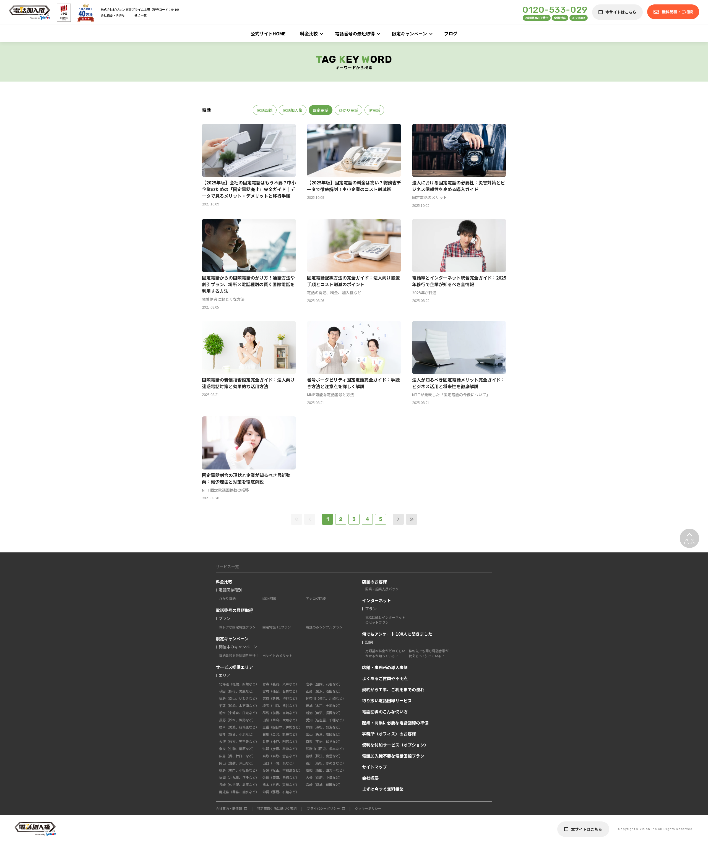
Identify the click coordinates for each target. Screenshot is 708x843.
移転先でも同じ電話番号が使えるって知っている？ (429, 653)
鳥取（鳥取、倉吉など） (280, 755)
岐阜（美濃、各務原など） (239, 727)
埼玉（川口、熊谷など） (280, 705)
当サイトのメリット (277, 655)
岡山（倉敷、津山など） (237, 763)
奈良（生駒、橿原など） (237, 748)
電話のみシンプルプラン (324, 627)
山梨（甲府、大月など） (280, 719)
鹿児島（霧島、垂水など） (239, 791)
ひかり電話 (348, 110)
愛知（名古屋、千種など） (326, 719)
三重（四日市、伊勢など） (282, 727)
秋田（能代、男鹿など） (237, 691)
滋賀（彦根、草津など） (280, 748)
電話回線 (264, 110)
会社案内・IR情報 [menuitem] (229, 808)
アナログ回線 (316, 598)
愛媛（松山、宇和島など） (282, 770)
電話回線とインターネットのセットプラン (385, 620)
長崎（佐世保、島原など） (239, 784)
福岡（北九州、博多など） (239, 777)
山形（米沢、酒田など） (324, 691)
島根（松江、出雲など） (324, 755)
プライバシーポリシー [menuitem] (323, 808)
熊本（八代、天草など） (280, 784)
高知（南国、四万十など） (326, 770)
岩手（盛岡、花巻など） (324, 684)
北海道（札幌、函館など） (239, 684)
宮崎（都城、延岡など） (324, 784)
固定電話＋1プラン (276, 627)
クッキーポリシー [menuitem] (368, 808)
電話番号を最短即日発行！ (239, 655)
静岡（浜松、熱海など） (324, 727)
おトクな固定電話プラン (237, 627)
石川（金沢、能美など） (280, 734)
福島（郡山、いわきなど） (239, 698)
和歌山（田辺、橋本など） (326, 748)
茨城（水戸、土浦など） (324, 705)
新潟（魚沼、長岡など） (324, 712)
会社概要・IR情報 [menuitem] (112, 15)
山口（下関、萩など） (279, 763)
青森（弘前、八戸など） (280, 684)
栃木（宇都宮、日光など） (239, 712)
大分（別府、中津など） (324, 777)
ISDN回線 (269, 598)
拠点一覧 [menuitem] (140, 15)
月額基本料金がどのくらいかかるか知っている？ (385, 653)
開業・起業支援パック (382, 588)
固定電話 (320, 110)
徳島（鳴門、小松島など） (239, 770)
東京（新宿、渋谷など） (280, 698)
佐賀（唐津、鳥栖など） (280, 777)
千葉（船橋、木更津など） (239, 705)
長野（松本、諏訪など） (237, 719)
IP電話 (374, 110)
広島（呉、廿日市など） (237, 755)
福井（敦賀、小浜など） (237, 734)
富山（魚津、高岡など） (324, 734)
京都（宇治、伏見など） (324, 741)
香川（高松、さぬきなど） (326, 763)
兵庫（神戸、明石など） (280, 741)
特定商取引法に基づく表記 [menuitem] (277, 808)
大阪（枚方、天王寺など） (239, 741)
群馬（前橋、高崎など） (280, 712)
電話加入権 (292, 110)
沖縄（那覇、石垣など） (280, 791)
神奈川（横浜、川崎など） (326, 698)
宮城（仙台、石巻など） (280, 691)
